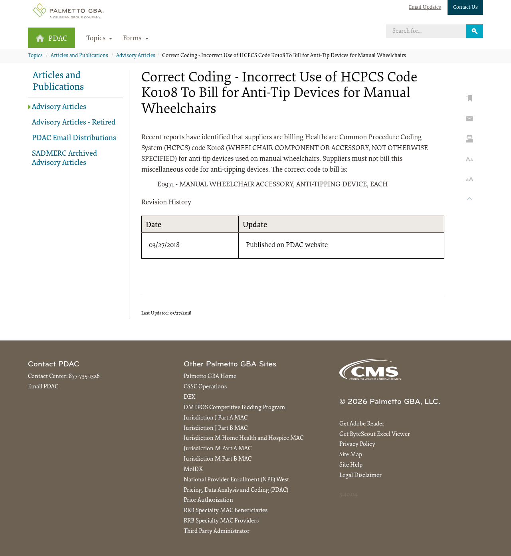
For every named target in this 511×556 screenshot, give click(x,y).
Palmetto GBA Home (210, 377)
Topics (35, 56)
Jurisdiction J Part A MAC (216, 418)
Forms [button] (133, 38)
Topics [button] (96, 38)
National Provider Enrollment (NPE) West (236, 480)
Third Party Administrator (217, 531)
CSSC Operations (205, 387)
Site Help (350, 465)
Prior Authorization (208, 500)
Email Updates (425, 7)
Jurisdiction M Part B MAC (218, 459)
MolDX (193, 470)
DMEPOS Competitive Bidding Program (234, 408)
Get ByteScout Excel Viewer (374, 434)
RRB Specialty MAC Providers (221, 521)
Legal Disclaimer (360, 476)
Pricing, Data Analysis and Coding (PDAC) (236, 490)
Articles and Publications (79, 56)
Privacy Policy (357, 444)
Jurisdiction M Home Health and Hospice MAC (243, 438)
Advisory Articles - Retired (73, 123)
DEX (189, 397)
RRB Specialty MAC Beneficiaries (225, 511)
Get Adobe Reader (361, 424)
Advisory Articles (135, 56)
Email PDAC (43, 387)
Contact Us (465, 7)
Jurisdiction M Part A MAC (218, 449)
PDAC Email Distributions (74, 138)
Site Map (350, 455)
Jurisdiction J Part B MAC (216, 428)
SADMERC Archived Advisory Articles (64, 158)
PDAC (57, 39)
